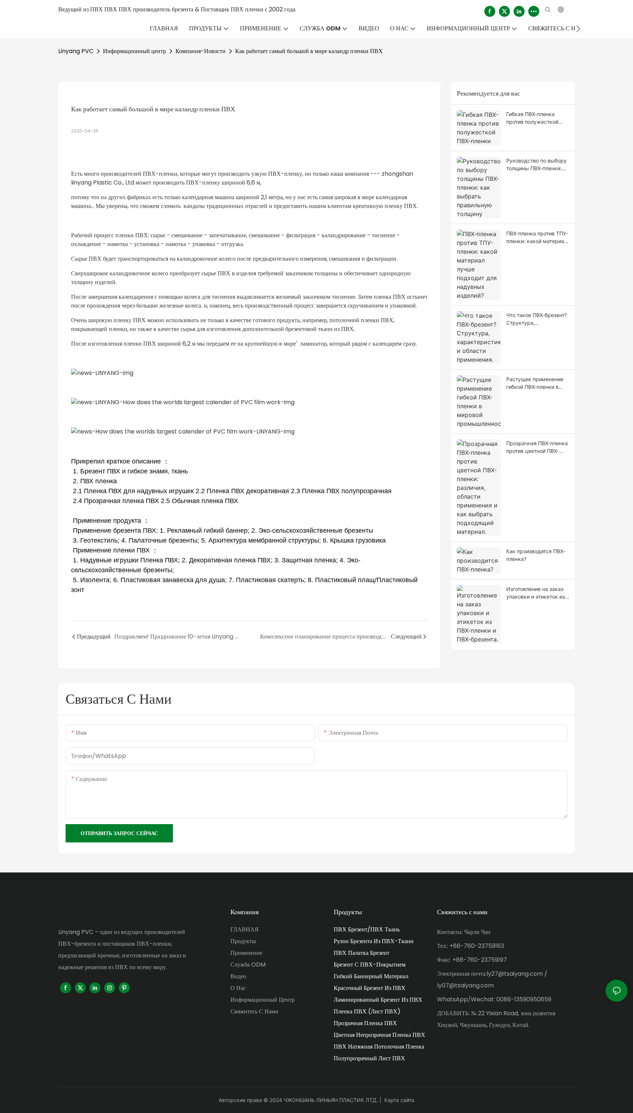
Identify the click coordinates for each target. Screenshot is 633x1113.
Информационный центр (134, 51)
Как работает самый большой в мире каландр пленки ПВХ (309, 51)
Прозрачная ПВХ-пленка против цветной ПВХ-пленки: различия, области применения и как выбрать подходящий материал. (537, 447)
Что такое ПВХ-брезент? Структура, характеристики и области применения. (536, 319)
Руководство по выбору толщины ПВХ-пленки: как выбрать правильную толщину (536, 164)
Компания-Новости (200, 51)
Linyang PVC (75, 51)
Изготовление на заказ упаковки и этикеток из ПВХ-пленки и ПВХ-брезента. (535, 593)
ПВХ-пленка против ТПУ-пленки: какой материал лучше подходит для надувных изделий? (537, 237)
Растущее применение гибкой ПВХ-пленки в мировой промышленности (534, 383)
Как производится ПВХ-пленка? (535, 555)
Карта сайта (399, 1100)
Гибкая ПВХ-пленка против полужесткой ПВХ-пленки (532, 118)
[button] (578, 28)
